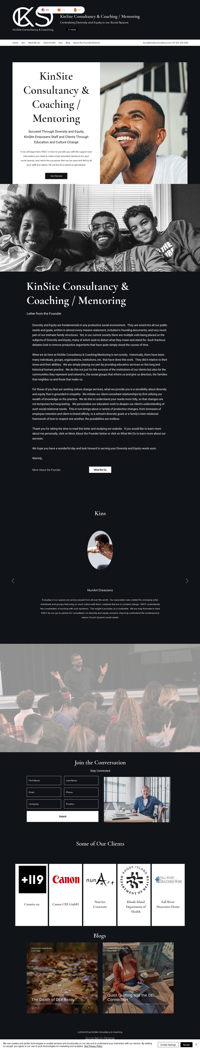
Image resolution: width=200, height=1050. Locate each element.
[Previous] (13, 581)
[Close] (196, 1044)
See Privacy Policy (93, 1046)
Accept (186, 1044)
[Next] (187, 581)
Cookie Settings (168, 1044)
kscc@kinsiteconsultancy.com (157, 42)
